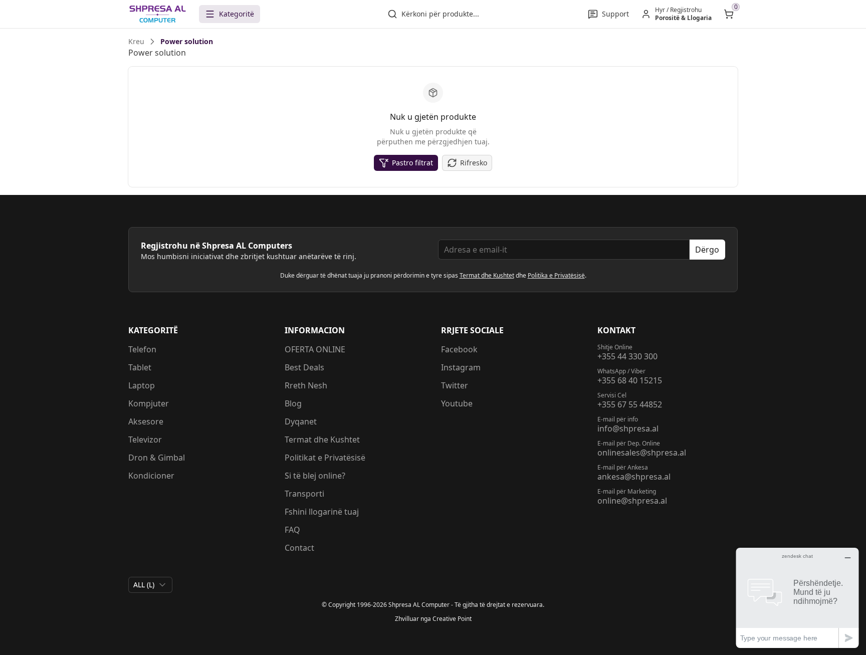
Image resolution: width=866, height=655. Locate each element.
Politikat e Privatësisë (325, 457)
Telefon (142, 349)
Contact (299, 547)
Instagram (461, 367)
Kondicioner (151, 475)
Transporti (304, 493)
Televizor (145, 439)
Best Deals (304, 367)
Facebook (459, 349)
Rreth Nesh (306, 385)
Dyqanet (301, 421)
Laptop (141, 385)
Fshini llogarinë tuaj (322, 511)
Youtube (457, 403)
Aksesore (145, 421)
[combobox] (150, 585)
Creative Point (452, 618)
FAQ (292, 529)
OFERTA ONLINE (315, 349)
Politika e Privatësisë (556, 275)
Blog (293, 403)
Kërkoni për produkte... (440, 14)
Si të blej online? (315, 475)
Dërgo (707, 249)
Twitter (454, 385)
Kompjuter (148, 403)
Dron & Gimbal (156, 457)
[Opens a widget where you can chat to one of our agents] (797, 597)
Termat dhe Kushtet (487, 275)
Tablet (139, 367)
